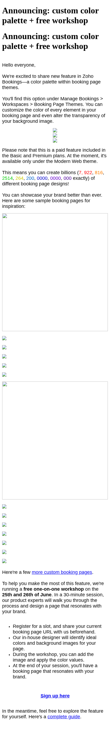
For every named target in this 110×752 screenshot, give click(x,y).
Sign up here (55, 695)
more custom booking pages (62, 572)
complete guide (64, 716)
